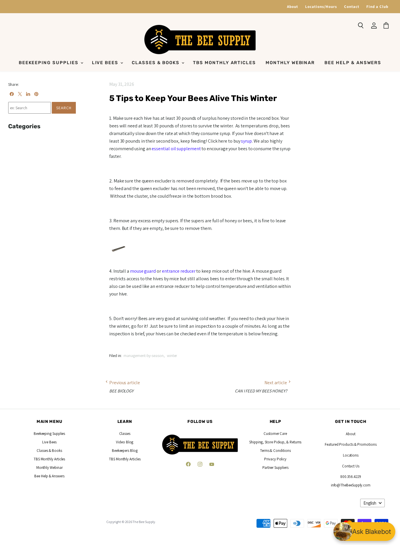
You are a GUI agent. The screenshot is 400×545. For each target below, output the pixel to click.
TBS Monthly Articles (224, 62)
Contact (351, 6)
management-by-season (144, 355)
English (369, 503)
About (292, 6)
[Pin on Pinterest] (36, 94)
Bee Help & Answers (352, 62)
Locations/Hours (321, 6)
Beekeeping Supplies (49, 62)
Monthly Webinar (290, 62)
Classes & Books (156, 62)
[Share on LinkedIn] (28, 94)
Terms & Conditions (275, 450)
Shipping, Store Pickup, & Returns (275, 442)
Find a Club (377, 6)
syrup (246, 141)
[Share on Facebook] (11, 94)
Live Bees (106, 62)
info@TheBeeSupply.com (350, 485)
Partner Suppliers (275, 467)
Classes (124, 433)
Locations (350, 455)
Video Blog (124, 442)
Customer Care (275, 433)
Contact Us (350, 466)
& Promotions (365, 444)
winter (172, 355)
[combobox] (29, 108)
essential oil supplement (176, 149)
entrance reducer (179, 271)
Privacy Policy (275, 459)
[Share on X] (19, 94)
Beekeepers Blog (125, 450)
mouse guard (143, 271)
